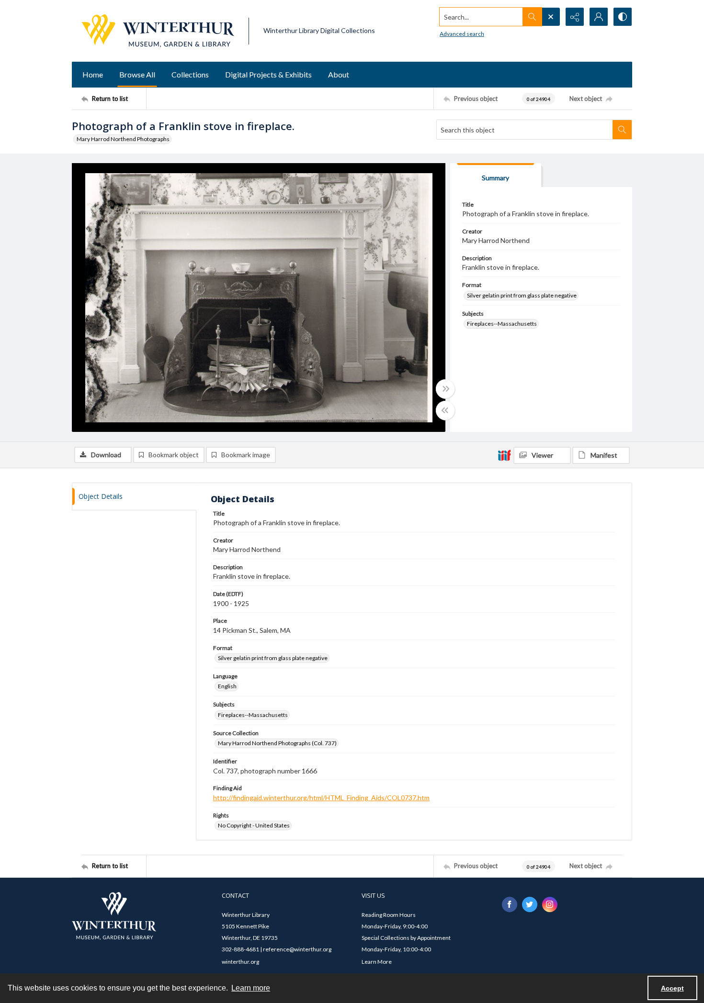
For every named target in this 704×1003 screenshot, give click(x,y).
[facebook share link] (509, 904)
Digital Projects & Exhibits (268, 74)
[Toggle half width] (445, 410)
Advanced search (462, 33)
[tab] (495, 175)
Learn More (377, 961)
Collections (190, 74)
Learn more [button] (250, 988)
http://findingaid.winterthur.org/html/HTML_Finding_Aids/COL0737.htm (321, 798)
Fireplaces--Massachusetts (502, 323)
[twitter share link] (529, 904)
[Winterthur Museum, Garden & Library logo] (157, 30)
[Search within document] (622, 129)
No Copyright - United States (254, 825)
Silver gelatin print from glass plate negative (522, 295)
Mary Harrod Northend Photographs (123, 139)
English (227, 686)
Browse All (137, 74)
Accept (672, 988)
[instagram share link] (549, 904)
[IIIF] (504, 455)
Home (92, 74)
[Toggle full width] (445, 388)
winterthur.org (240, 961)
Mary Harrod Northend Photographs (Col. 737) (277, 743)
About (338, 74)
